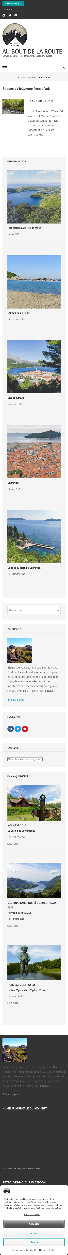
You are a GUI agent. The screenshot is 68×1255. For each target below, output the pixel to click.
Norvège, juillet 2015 (19, 912)
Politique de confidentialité (24, 1250)
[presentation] (34, 196)
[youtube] (15, 15)
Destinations (16, 902)
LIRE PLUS (14, 843)
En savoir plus (15, 699)
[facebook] (3, 15)
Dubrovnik (12, 482)
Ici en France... (13, 3)
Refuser (34, 1233)
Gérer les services (32, 1214)
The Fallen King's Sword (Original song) (28, 1168)
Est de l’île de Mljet (18, 312)
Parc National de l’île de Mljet (24, 227)
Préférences (34, 1242)
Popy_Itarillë (7, 1168)
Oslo (31, 984)
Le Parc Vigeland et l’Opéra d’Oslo (26, 990)
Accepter (34, 1223)
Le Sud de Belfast (40, 101)
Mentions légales (47, 1250)
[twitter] (9, 15)
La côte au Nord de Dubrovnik (23, 567)
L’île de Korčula (15, 397)
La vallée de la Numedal (21, 830)
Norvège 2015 (16, 825)
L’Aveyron (7, 9)
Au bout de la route (32, 51)
